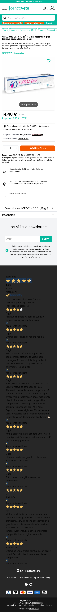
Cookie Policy (11, 605)
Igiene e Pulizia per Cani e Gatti (29, 160)
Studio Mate (34, 608)
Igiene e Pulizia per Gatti (24, 30)
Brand (49, 23)
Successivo (24, 305)
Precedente (12, 305)
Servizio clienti (25, 577)
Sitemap (48, 605)
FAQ (48, 577)
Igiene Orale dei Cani (21, 158)
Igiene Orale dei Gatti (38, 158)
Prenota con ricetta (12, 23)
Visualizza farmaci (34, 23)
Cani (5, 30)
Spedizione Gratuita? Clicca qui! (28, 1)
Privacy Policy (22, 605)
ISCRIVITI (46, 239)
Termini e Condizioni (36, 605)
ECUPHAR (16, 155)
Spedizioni (39, 577)
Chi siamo (11, 577)
